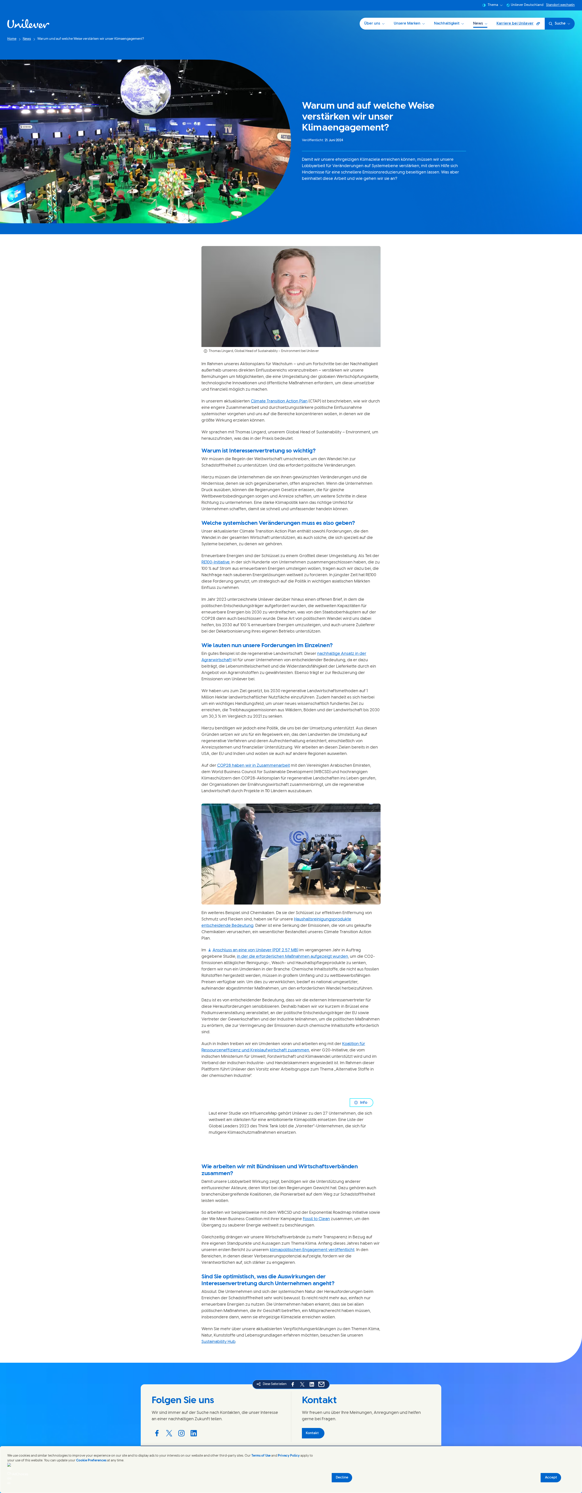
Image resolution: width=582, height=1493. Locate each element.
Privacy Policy (289, 1456)
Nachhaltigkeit (446, 23)
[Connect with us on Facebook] (157, 1433)
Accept (551, 1477)
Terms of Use (261, 1456)
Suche (560, 23)
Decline (342, 1477)
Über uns (372, 23)
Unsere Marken (407, 23)
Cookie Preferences (91, 1460)
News (478, 23)
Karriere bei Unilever (517, 25)
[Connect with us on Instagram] (181, 1433)
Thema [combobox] (493, 5)
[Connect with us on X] (169, 1433)
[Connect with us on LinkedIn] (194, 1433)
